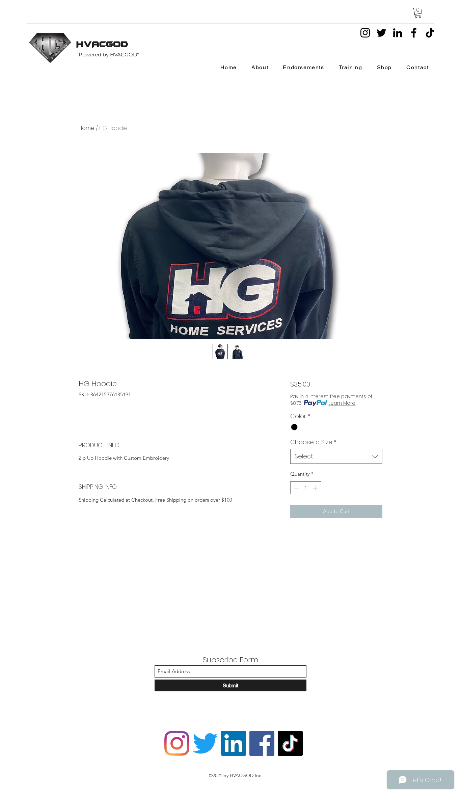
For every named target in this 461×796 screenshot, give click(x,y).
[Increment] (315, 488)
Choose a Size (313, 442)
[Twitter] (381, 32)
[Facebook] (413, 32)
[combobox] (336, 456)
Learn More (341, 403)
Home (86, 128)
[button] (418, 13)
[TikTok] (430, 32)
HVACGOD (103, 44)
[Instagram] (365, 32)
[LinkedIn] (397, 32)
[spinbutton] (305, 488)
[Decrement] (295, 488)
